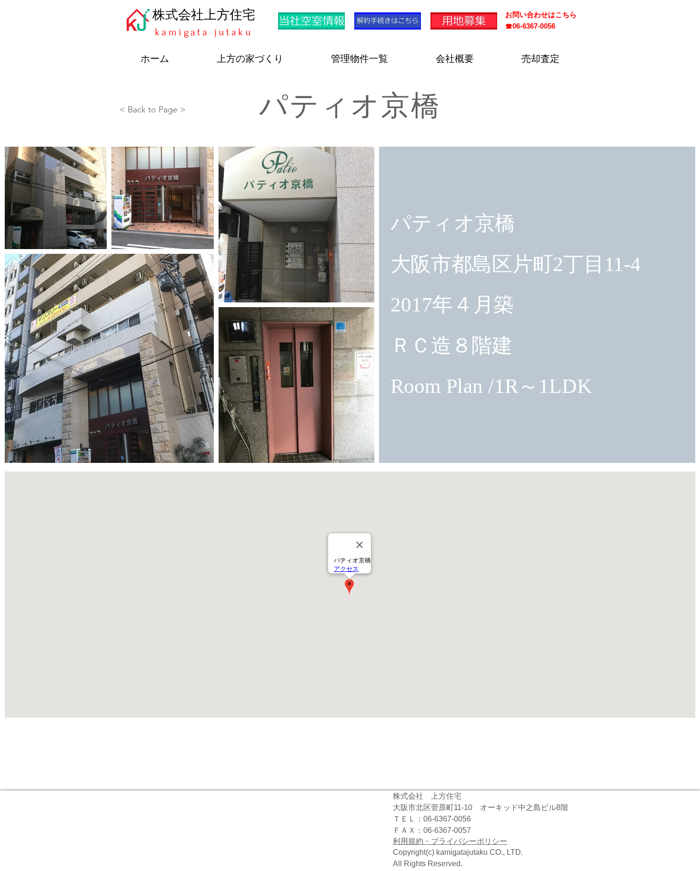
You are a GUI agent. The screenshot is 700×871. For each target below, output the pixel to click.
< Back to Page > (153, 109)
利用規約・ (412, 841)
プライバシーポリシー (469, 841)
